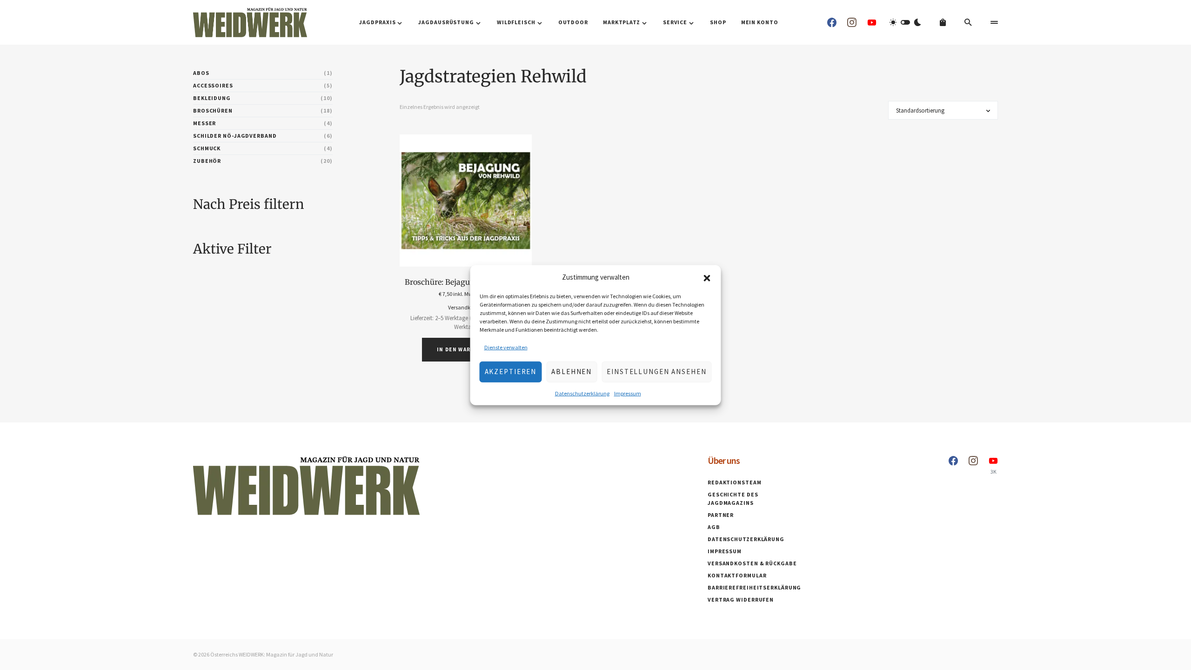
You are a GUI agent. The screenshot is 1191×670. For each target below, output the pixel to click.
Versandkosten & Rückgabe (752, 563)
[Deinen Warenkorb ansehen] (942, 22)
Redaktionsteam (735, 482)
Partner (721, 514)
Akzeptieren (511, 371)
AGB (714, 526)
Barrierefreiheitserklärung (754, 587)
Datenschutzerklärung (582, 392)
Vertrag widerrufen (741, 599)
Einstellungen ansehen (656, 371)
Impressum (627, 392)
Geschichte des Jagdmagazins (733, 498)
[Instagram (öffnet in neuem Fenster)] (851, 22)
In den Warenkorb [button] (466, 349)
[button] (707, 277)
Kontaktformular (737, 575)
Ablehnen (571, 371)
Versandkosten (465, 307)
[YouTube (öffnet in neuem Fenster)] (872, 22)
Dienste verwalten (506, 346)
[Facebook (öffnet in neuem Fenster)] (831, 22)
